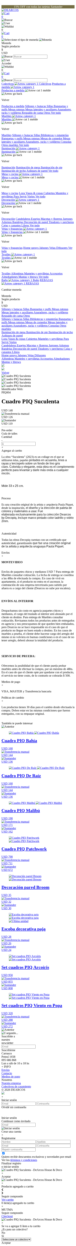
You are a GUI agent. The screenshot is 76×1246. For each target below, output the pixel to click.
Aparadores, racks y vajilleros (43, 141)
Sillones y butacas (36, 106)
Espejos (36, 218)
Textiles (6, 254)
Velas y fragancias (12, 228)
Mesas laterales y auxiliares (41, 109)
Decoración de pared (36, 222)
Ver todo (56, 112)
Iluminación (8, 148)
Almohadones (9, 276)
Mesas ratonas (16, 109)
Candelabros (23, 218)
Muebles (6, 116)
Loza (22, 193)
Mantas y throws (28, 276)
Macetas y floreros (52, 218)
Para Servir (20, 196)
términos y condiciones (23, 1160)
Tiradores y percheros (61, 222)
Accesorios (56, 273)
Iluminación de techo (13, 170)
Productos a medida (33, 85)
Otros (47, 112)
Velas (52, 247)
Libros (25, 225)
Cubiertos (50, 193)
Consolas (66, 141)
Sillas (50, 106)
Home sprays (31, 247)
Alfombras (17, 273)
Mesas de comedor (51, 138)
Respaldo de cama (33, 112)
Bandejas (18, 222)
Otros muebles (10, 145)
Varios (31, 196)
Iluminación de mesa (28, 167)
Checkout (7, 1216)
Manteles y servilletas (37, 273)
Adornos (6, 222)
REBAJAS (32, 283)
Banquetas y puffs (12, 138)
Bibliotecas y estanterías (55, 135)
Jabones (44, 247)
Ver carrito (7, 1199)
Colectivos (8, 83)
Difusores (62, 247)
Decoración (8, 199)
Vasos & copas (35, 193)
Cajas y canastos (11, 225)
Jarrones (67, 218)
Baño (4, 280)
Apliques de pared (37, 170)
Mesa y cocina (10, 174)
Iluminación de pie (51, 167)
